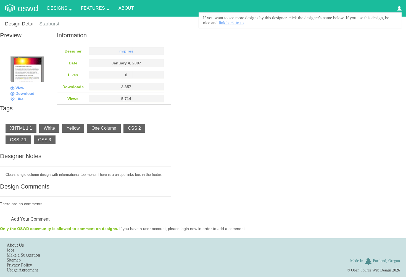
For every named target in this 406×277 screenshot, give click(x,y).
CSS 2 (134, 128)
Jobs (10, 250)
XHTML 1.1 (21, 128)
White (49, 128)
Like (19, 99)
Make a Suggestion (23, 255)
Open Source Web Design (371, 270)
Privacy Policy (19, 265)
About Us (15, 245)
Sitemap (14, 260)
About (126, 8)
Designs (57, 8)
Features (93, 8)
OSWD (28, 8)
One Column (103, 128)
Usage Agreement (22, 270)
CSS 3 (44, 139)
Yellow (73, 128)
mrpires (126, 51)
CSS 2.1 (18, 139)
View (19, 88)
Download (25, 93)
